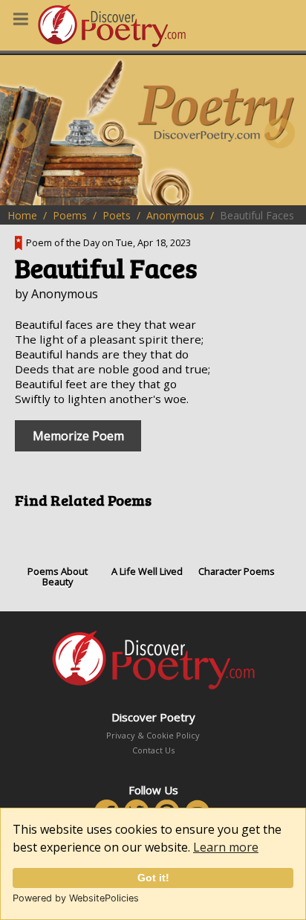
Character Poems (236, 571)
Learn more (225, 847)
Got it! (153, 878)
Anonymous (175, 215)
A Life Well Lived (147, 571)
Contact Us (153, 750)
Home (22, 215)
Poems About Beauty (57, 576)
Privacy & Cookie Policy (153, 735)
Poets (116, 215)
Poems (70, 215)
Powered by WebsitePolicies (76, 898)
